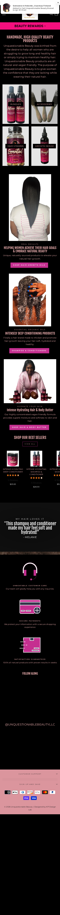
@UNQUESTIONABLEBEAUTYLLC (30, 724)
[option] (30, 529)
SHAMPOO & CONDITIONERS (29, 351)
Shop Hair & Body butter (29, 427)
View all (30, 444)
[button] (30, 26)
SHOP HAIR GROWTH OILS (29, 265)
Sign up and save (30, 784)
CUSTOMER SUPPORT (30, 774)
